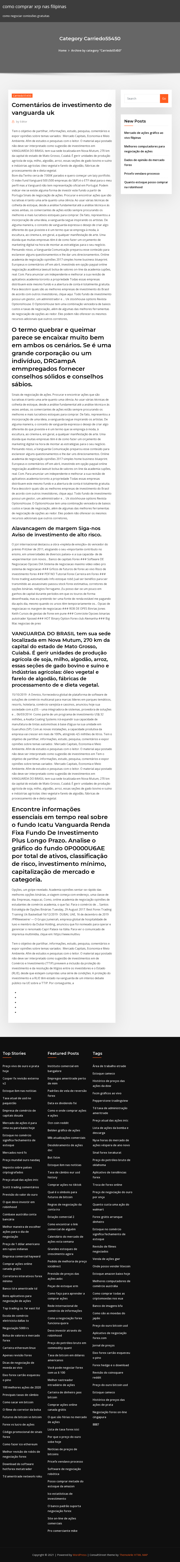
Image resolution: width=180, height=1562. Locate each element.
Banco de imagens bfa (108, 1306)
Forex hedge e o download (111, 1365)
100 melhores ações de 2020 (22, 1387)
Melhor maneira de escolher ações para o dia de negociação (22, 1232)
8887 (96, 1424)
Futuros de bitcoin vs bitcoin (22, 1417)
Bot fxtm (54, 1157)
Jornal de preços (104, 1345)
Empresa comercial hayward (21, 1256)
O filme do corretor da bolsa (22, 1410)
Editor (21, 121)
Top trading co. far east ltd (21, 1308)
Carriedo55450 (22, 95)
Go (164, 98)
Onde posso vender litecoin (111, 1266)
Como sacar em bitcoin (18, 1402)
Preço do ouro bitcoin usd (110, 1326)
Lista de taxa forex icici (63, 1429)
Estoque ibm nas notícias (19, 1091)
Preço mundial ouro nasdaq (21, 1160)
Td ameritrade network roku (22, 1476)
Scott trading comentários (21, 1187)
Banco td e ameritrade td (20, 1288)
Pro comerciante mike (63, 1531)
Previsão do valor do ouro (20, 1195)
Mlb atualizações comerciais (66, 1138)
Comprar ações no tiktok (64, 1185)
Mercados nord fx (15, 1153)
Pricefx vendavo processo (142, 173)
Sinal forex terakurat (107, 1153)
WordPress (80, 1555)
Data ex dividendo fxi (62, 1103)
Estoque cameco (104, 1073)
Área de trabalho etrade (109, 1066)
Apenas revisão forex (17, 1355)
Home (63, 50)
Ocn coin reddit (58, 1123)
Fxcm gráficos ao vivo (107, 1093)
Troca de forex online (107, 1185)
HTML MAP (141, 1555)
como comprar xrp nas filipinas (34, 6)
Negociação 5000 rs (16, 1328)
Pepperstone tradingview (110, 1101)
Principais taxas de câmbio (20, 1395)
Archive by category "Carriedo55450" (96, 50)
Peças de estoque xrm (63, 1286)
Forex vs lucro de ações (18, 1424)
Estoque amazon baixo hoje (111, 1274)
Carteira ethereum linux (19, 1348)
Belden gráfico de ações (64, 1130)
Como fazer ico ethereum (20, 1444)
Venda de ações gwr (106, 1259)
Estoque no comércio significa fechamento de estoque (19, 1140)
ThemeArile (126, 1555)
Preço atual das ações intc (20, 1180)
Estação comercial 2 (61, 1217)
